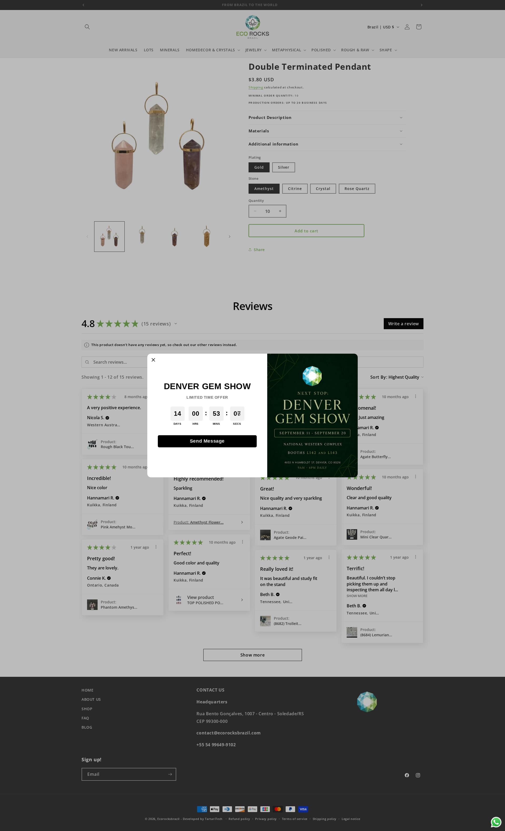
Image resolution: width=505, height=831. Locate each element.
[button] (153, 360)
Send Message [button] (207, 441)
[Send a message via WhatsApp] (496, 822)
